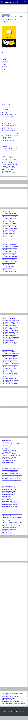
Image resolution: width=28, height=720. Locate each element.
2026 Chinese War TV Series (9, 335)
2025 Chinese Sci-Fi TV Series (9, 368)
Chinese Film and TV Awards (9, 699)
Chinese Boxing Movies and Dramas (11, 515)
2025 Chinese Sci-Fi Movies (8, 259)
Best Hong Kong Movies (8, 497)
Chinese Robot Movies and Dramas (10, 524)
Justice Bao (5, 161)
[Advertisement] (13, 8)
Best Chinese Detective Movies (9, 504)
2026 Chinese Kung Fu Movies (9, 225)
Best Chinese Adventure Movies (9, 487)
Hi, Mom (4, 447)
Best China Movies (6, 127)
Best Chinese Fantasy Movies (9, 491)
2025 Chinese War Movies (8, 263)
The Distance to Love (7, 159)
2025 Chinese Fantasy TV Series (10, 360)
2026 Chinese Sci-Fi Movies (8, 230)
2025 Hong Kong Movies (8, 266)
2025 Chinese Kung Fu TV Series (10, 363)
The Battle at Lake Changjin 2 (9, 455)
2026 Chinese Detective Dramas (10, 342)
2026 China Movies (6, 235)
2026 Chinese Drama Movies (9, 218)
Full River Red (5, 452)
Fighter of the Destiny (7, 172)
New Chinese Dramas (7, 703)
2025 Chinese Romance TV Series (10, 366)
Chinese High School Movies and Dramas (12, 522)
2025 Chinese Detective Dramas (10, 376)
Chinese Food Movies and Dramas (10, 520)
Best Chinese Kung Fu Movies (9, 494)
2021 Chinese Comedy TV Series (9, 148)
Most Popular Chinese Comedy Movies (11, 133)
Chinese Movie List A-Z (19, 703)
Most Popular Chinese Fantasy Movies (11, 476)
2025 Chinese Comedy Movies (9, 248)
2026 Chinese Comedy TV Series (10, 322)
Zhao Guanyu (5, 71)
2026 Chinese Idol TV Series (9, 328)
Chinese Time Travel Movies (9, 527)
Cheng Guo (4, 59)
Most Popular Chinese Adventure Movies (12, 475)
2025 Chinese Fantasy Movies (9, 251)
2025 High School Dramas (8, 381)
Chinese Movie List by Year (8, 698)
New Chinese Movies (18, 701)
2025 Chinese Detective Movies (9, 269)
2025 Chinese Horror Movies (9, 253)
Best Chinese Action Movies (8, 486)
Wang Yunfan (5, 67)
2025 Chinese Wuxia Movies (9, 271)
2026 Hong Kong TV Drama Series (10, 337)
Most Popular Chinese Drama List (10, 468)
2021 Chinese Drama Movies (8, 140)
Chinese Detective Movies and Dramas (11, 517)
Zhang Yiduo (5, 61)
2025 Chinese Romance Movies (9, 258)
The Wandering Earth (7, 450)
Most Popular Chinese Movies (9, 125)
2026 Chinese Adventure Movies (10, 215)
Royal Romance (6, 169)
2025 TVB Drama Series (8, 375)
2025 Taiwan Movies (7, 268)
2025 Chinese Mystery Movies (9, 256)
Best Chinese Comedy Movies (9, 128)
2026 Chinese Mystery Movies (9, 226)
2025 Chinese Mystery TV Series (10, 365)
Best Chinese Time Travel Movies (10, 508)
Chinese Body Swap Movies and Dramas (12, 514)
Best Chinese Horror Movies (9, 492)
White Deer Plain (6, 166)
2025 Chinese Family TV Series (9, 358)
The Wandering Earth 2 (7, 457)
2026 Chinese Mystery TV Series (10, 332)
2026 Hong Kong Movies (8, 236)
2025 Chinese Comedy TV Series (10, 355)
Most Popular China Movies (8, 132)
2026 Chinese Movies (7, 211)
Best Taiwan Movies (7, 499)
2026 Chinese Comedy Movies (9, 216)
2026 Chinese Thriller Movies (9, 231)
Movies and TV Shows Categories (10, 696)
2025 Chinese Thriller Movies (9, 261)
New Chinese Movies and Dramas (10, 693)
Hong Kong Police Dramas (8, 530)
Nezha (3, 448)
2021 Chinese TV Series (6, 16)
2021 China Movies (6, 137)
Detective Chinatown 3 (7, 453)
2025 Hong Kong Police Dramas (10, 383)
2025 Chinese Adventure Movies (10, 246)
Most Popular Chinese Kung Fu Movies (11, 480)
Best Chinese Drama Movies (8, 130)
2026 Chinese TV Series (7, 317)
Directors (8, 694)
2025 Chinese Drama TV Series (9, 356)
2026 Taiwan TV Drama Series (9, 338)
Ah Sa (3, 72)
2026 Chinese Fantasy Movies (9, 220)
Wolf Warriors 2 (6, 445)
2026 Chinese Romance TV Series (10, 333)
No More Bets (5, 458)
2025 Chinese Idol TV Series (9, 361)
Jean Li (4, 57)
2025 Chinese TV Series (7, 350)
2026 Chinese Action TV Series (9, 318)
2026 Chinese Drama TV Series (9, 323)
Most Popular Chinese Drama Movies (10, 135)
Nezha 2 (4, 442)
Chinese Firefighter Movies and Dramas (11, 519)
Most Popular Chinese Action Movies (11, 473)
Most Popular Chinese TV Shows (10, 470)
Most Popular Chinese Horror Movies (11, 478)
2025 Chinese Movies (7, 243)
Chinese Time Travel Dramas (9, 529)
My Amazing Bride (6, 157)
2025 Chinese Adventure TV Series (10, 353)
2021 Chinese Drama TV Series (9, 150)
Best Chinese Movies (7, 123)
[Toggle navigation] (25, 2)
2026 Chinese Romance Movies (9, 228)
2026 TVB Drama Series (8, 340)
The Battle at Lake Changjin (9, 443)
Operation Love (6, 171)
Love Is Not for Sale (7, 167)
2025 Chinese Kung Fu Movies (9, 254)
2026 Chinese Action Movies (9, 213)
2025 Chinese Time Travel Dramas (10, 380)
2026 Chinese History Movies (9, 221)
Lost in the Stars (6, 462)
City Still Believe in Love (8, 164)
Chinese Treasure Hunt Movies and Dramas (12, 525)
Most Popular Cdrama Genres (9, 471)
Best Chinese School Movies (8, 501)
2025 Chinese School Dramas (9, 378)
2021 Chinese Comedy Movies (9, 138)
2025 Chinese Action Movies (9, 244)
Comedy (11, 116)
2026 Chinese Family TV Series (9, 325)
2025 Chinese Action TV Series (9, 351)
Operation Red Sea (6, 460)
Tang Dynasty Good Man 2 (8, 162)
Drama (6, 116)
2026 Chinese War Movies (8, 233)
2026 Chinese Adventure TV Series (10, 320)
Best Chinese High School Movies (10, 506)
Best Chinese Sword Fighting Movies (11, 502)
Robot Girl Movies (6, 532)
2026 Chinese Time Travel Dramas (10, 343)
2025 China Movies (6, 264)
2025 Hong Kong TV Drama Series (10, 371)
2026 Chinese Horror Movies (9, 223)
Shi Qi (3, 69)
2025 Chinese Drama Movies (9, 249)
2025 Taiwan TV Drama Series (9, 373)
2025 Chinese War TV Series (9, 370)
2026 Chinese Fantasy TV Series (10, 327)
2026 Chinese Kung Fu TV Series (10, 330)
